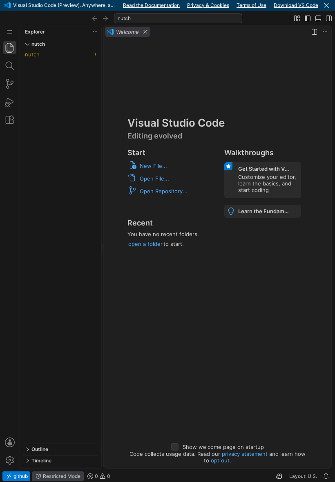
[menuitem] (9, 32)
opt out (220, 460)
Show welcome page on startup (223, 447)
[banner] (167, 5)
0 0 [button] (102, 476)
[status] (167, 476)
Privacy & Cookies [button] (208, 5)
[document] (217, 253)
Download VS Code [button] (296, 5)
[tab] (9, 47)
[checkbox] (175, 447)
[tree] (60, 247)
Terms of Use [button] (251, 5)
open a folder (145, 244)
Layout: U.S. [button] (303, 476)
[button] (326, 5)
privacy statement (245, 454)
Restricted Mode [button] (61, 476)
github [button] (20, 476)
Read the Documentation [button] (151, 5)
